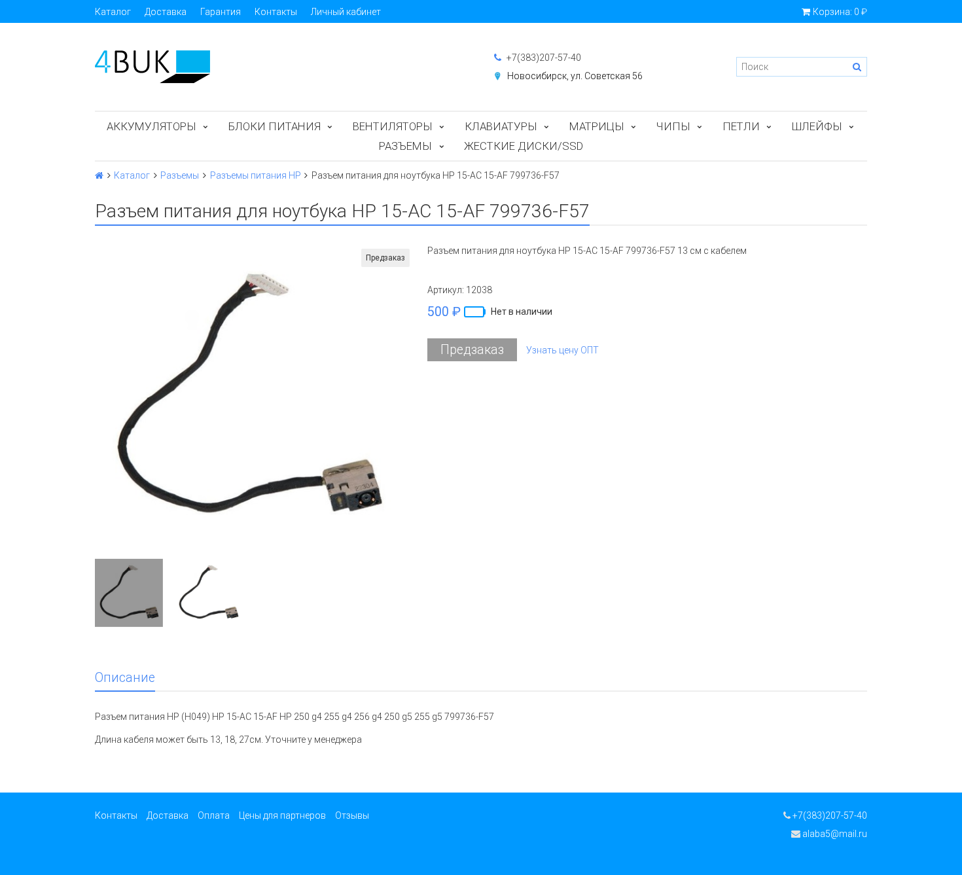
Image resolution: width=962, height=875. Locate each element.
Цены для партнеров (282, 815)
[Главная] (99, 175)
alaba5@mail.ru (833, 834)
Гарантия (220, 11)
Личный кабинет (346, 11)
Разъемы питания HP (255, 175)
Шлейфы (817, 126)
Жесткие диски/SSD (523, 145)
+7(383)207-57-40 (543, 57)
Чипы (673, 126)
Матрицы (596, 126)
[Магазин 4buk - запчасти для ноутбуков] (281, 66)
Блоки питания (274, 126)
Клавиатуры (501, 126)
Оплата (214, 815)
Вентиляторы (393, 126)
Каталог (113, 11)
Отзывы (352, 815)
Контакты (276, 11)
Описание (125, 677)
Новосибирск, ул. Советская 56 (575, 76)
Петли (741, 126)
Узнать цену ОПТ (562, 350)
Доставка (166, 11)
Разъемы (405, 145)
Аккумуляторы (151, 126)
